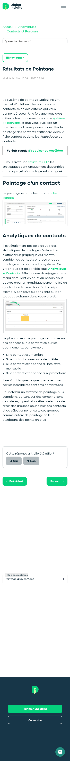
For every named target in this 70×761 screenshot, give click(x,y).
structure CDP (38, 162)
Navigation (16, 57)
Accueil (8, 27)
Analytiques (27, 27)
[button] (63, 7)
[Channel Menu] (60, 752)
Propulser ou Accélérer (46, 150)
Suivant (55, 481)
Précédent (16, 481)
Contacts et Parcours (23, 31)
